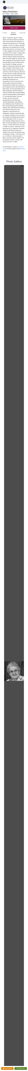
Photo (13, 33)
